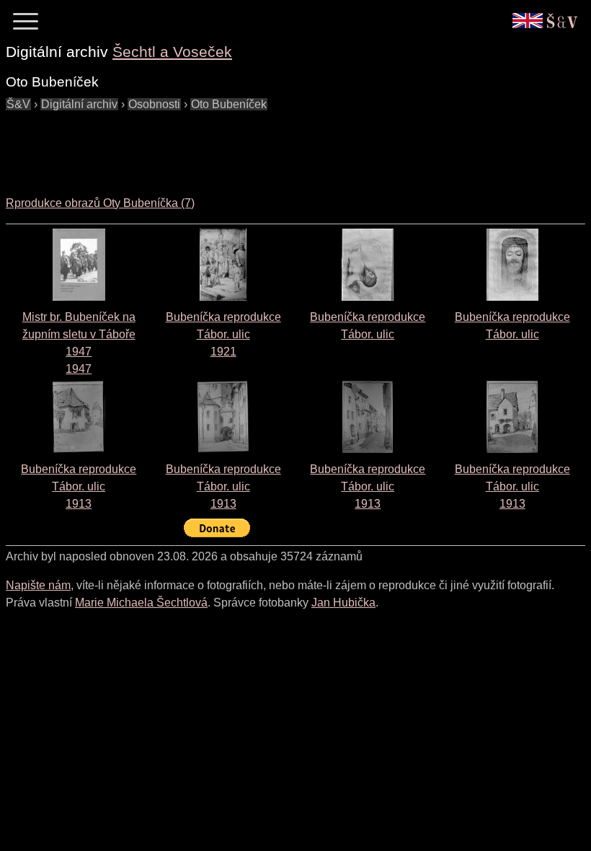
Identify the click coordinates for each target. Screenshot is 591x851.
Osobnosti (154, 104)
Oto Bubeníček (229, 104)
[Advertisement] (268, 145)
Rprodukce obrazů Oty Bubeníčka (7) (100, 203)
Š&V (18, 104)
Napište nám (38, 585)
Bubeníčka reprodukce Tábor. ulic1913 (78, 486)
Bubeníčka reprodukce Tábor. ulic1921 (223, 334)
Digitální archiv (79, 104)
